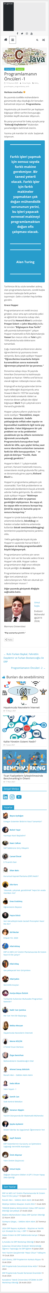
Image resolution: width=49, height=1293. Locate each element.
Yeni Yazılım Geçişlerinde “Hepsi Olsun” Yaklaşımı (24, 1252)
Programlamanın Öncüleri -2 (28, 667)
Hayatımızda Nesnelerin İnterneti (22, 707)
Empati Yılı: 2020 (11, 938)
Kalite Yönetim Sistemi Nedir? (20, 741)
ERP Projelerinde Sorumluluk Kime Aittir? (20, 1266)
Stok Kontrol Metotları (13, 1101)
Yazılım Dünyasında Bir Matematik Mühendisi (24, 1115)
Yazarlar (20, 69)
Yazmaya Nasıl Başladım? (15, 835)
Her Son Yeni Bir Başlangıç (15, 1015)
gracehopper (9, 86)
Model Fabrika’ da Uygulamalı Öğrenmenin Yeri (24, 1130)
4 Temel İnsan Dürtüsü (14, 1047)
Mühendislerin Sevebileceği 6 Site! (19, 1061)
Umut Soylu (9, 69)
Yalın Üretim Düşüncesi (14, 1160)
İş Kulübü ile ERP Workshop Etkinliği (18, 1242)
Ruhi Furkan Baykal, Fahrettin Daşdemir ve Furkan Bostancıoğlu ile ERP (24, 657)
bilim (36, 83)
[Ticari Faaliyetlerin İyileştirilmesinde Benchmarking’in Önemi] (24, 751)
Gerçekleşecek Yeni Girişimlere (17, 970)
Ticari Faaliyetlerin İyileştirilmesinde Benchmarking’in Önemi (23, 777)
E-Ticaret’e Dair (10, 862)
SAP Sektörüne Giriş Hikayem (16, 848)
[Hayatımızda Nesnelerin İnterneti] (24, 683)
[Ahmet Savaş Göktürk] (5, 40)
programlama (20, 86)
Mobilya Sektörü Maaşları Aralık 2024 (18, 1204)
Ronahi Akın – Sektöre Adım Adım (18, 1075)
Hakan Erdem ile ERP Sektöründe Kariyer (20, 1235)
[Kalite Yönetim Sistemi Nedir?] (24, 717)
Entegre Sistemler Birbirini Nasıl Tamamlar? (23, 821)
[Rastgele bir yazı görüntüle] (43, 39)
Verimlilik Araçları (11, 985)
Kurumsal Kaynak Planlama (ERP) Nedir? (21, 876)
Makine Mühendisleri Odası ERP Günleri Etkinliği (23, 1215)
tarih (27, 86)
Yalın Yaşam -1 (10, 1089)
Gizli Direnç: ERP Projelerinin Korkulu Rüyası (21, 1259)
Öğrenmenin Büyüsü (13, 907)
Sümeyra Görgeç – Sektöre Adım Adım (18, 1221)
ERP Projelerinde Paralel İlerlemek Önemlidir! (22, 1273)
